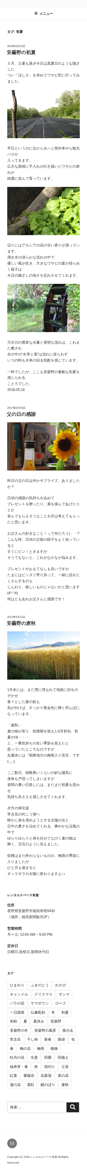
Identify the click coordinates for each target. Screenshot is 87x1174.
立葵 (65, 1067)
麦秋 (65, 1085)
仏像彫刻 (38, 1012)
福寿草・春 (19, 1067)
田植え (63, 1057)
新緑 (61, 1039)
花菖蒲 (46, 1075)
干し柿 (32, 1039)
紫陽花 (28, 1075)
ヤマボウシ (40, 1003)
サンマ (64, 994)
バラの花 (17, 1003)
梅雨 (40, 1048)
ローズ (60, 1003)
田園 (47, 1057)
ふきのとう (40, 985)
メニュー (46, 13)
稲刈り (49, 1067)
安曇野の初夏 (21, 52)
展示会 (67, 1030)
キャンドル (19, 994)
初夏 (65, 1012)
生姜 (34, 1057)
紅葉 (13, 1075)
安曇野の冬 (19, 1030)
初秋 (13, 1021)
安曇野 (56, 1021)
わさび (60, 985)
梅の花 (25, 1048)
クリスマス (43, 994)
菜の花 (63, 1075)
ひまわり (17, 985)
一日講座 (17, 1012)
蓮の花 (15, 1085)
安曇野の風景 (45, 1030)
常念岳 (15, 1039)
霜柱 (30, 1085)
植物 (54, 1048)
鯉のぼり (48, 1085)
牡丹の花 (17, 1057)
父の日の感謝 (21, 414)
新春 (47, 1039)
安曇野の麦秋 (21, 623)
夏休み (38, 1021)
